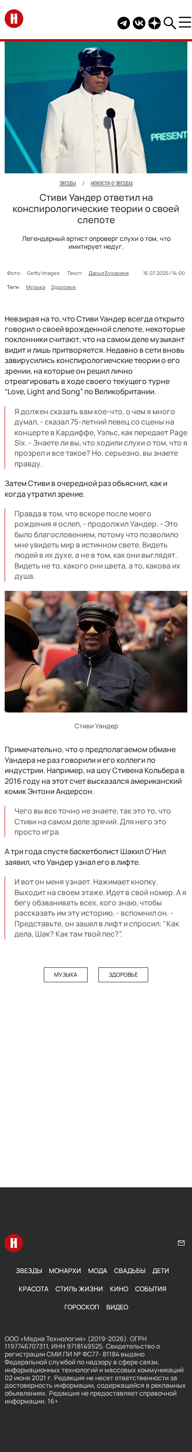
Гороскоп (81, 1306)
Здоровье (63, 286)
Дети (160, 1270)
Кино (119, 1288)
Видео (117, 1306)
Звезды (29, 1270)
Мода (97, 1270)
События (150, 1288)
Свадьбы (129, 1270)
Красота (33, 1288)
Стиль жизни (79, 1288)
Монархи (65, 1270)
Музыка (35, 286)
